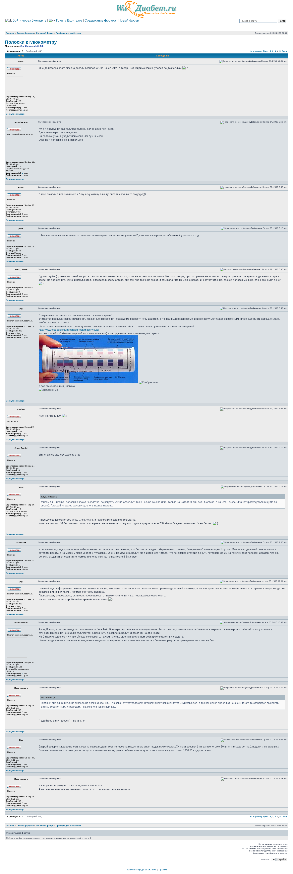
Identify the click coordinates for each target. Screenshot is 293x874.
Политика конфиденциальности (141, 870)
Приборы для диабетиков (68, 33)
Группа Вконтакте (69, 20)
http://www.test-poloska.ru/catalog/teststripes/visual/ (69, 329)
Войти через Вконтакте (29, 20)
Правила (163, 870)
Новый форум (128, 20)
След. (284, 51)
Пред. (266, 51)
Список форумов (25, 33)
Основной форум (44, 33)
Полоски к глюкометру (31, 42)
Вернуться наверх (15, 114)
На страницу (256, 51)
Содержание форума (100, 20)
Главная (10, 33)
